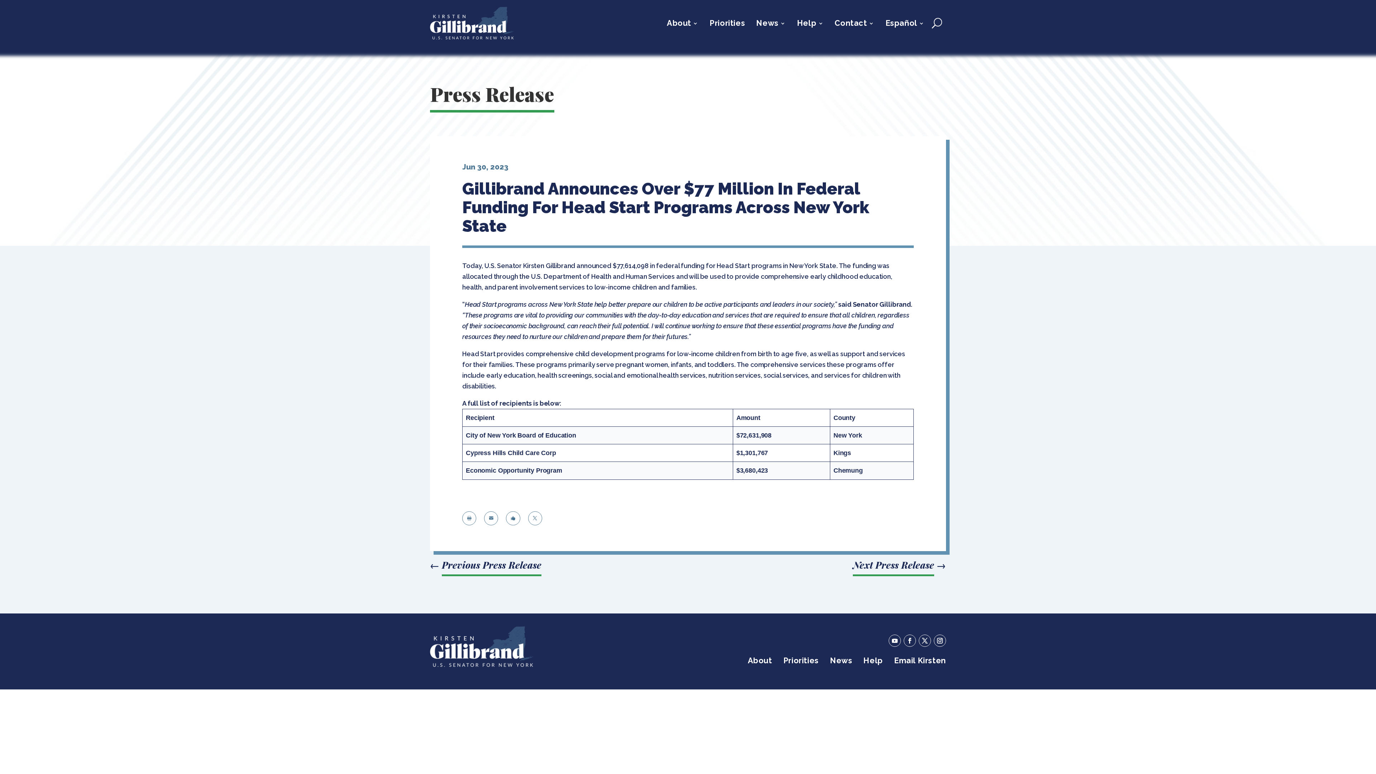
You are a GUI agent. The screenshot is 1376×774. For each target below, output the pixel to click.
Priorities (727, 24)
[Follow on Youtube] (895, 641)
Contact (851, 24)
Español (901, 24)
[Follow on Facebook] (910, 641)
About (679, 24)
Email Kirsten (920, 661)
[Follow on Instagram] (940, 641)
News (767, 24)
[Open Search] (937, 23)
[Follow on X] (925, 641)
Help (806, 24)
